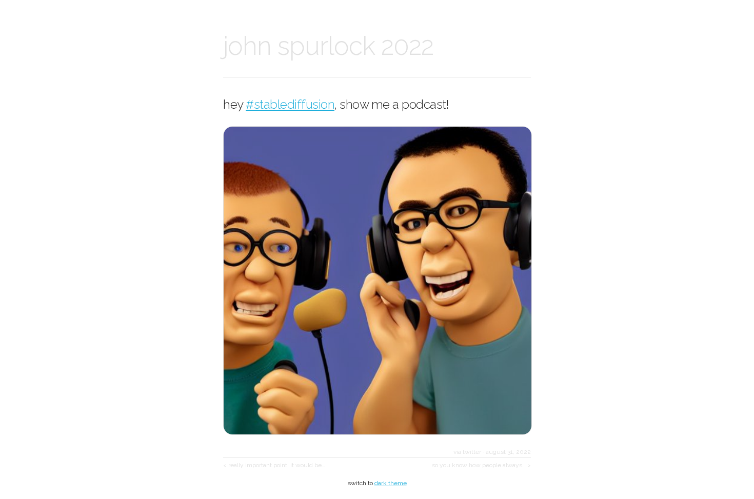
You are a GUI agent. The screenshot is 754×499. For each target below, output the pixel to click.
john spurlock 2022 (328, 46)
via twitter (467, 451)
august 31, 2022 (508, 451)
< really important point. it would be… (274, 465)
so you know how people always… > (481, 465)
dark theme (390, 483)
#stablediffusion (290, 104)
